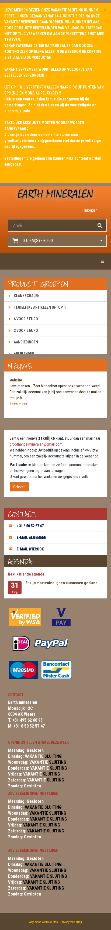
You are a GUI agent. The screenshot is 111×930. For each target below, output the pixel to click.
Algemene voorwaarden (43, 922)
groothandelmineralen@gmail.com (36, 444)
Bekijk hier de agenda (26, 574)
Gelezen (19, 487)
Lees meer (18, 404)
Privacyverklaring (71, 922)
